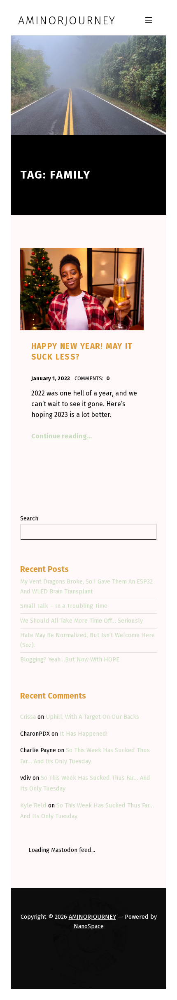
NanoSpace (89, 926)
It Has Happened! (83, 733)
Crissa (28, 716)
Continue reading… (61, 436)
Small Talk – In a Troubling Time (63, 605)
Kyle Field (33, 805)
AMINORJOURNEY (92, 916)
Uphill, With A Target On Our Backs (92, 716)
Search (29, 518)
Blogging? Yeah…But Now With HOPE (69, 659)
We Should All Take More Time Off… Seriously (81, 620)
